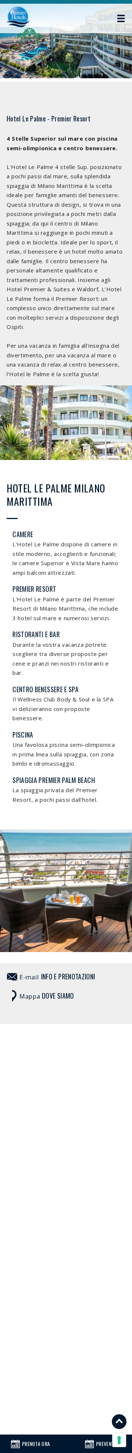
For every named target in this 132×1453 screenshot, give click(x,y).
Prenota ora (36, 1443)
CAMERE (22, 534)
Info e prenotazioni (68, 976)
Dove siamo (58, 995)
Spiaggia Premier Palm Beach (53, 780)
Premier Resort (34, 589)
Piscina (22, 734)
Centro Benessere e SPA (45, 689)
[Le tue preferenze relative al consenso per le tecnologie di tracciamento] (119, 1440)
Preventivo (108, 1443)
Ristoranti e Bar (36, 634)
